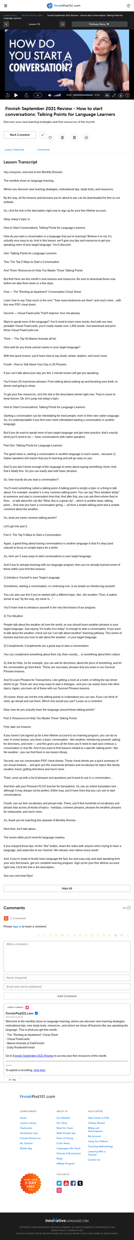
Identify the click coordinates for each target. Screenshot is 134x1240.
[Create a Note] (62, 137)
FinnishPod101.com (105, 1227)
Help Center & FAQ (98, 1117)
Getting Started (96, 1123)
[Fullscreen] (114, 95)
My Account (94, 1136)
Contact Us (94, 1159)
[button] (128, 5)
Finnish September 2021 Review (33, 1055)
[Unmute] (50, 95)
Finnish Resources (30, 1138)
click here (39, 1070)
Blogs (60, 1158)
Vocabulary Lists (29, 1133)
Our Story (62, 1123)
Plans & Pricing (65, 1138)
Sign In (17, 926)
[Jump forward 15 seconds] (26, 95)
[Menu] (5, 5)
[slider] (57, 95)
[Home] (63, 8)
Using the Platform (98, 1141)
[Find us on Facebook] (73, 1183)
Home (23, 1117)
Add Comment (67, 996)
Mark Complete (20, 134)
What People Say (66, 1133)
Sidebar (100, 24)
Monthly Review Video (32, 15)
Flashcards (26, 1128)
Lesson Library (10, 15)
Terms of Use (75, 1230)
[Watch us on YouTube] (66, 1183)
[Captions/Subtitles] (107, 95)
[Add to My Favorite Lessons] (50, 137)
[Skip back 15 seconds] (7, 95)
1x (38, 95)
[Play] (16, 95)
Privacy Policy (59, 1230)
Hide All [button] (67, 888)
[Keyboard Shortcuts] (127, 95)
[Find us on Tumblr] (80, 1183)
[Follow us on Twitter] (59, 1183)
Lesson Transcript (14, 149)
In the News (63, 1143)
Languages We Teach (69, 1148)
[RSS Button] (6, 918)
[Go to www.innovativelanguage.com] (67, 1219)
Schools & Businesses (69, 1153)
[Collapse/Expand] (67, 907)
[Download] (121, 95)
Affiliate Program (66, 1163)
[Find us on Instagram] (59, 1190)
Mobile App (26, 1148)
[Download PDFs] (74, 137)
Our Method (63, 1117)
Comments (43, 149)
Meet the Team (65, 1128)
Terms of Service (102, 1233)
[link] (6, 24)
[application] (67, 65)
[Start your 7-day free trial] (30, 1184)
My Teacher (26, 1143)
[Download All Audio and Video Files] (86, 137)
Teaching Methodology (100, 1146)
